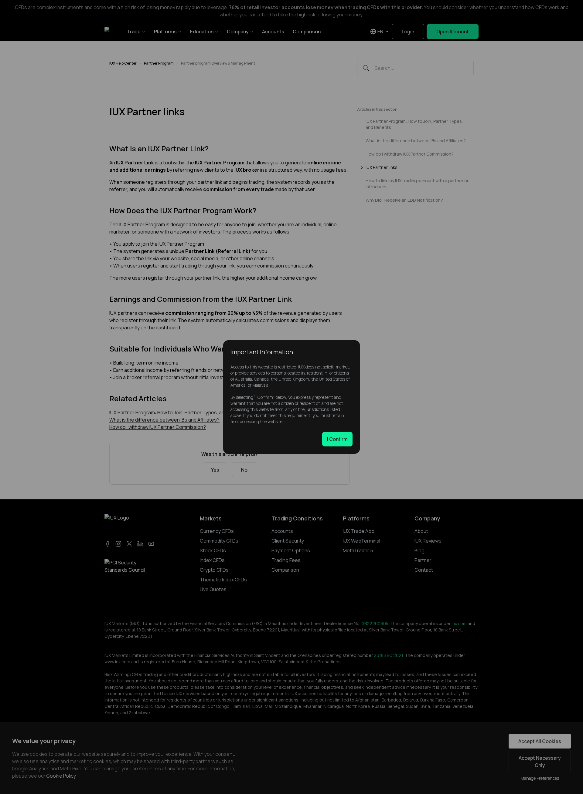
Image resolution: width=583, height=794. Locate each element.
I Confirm (337, 439)
